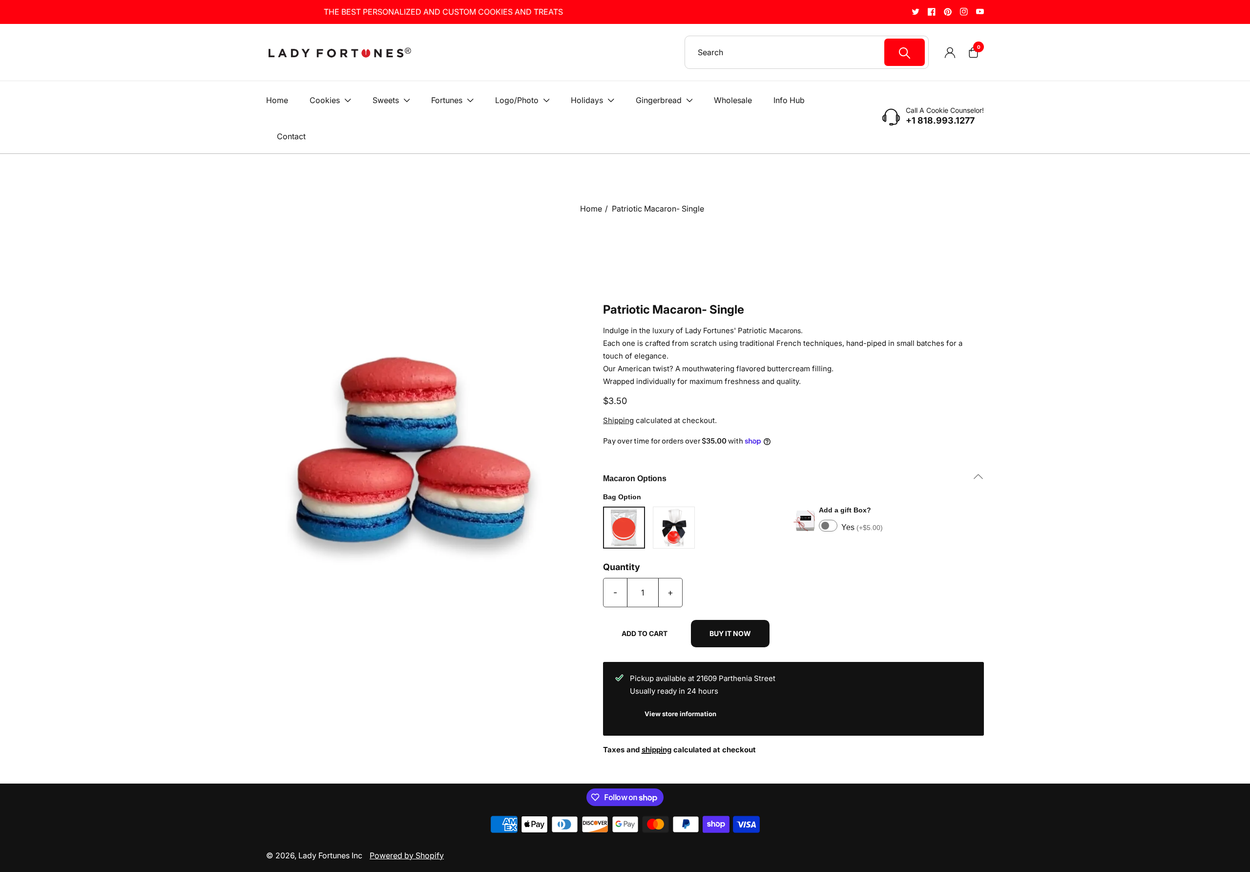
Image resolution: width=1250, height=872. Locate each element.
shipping (656, 749)
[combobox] (811, 52)
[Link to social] (915, 11)
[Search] (904, 52)
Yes (862, 527)
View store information (680, 714)
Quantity (621, 567)
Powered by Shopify (407, 855)
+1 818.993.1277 (940, 120)
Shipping (618, 420)
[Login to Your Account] (949, 52)
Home (591, 208)
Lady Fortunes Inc (330, 855)
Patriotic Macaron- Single (658, 208)
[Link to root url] (339, 52)
